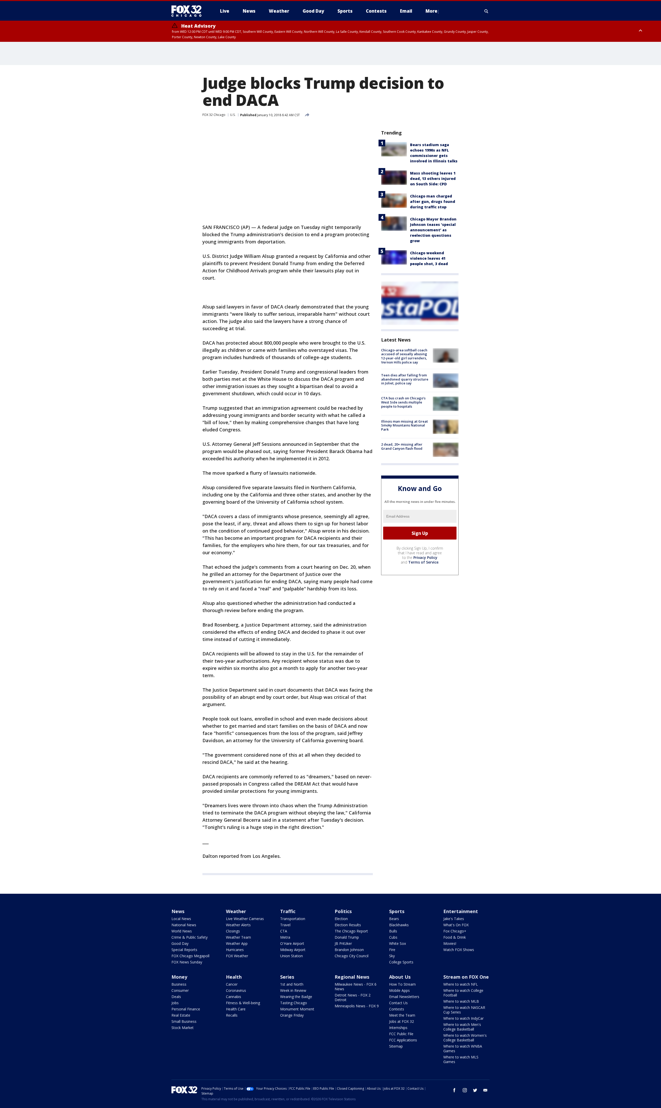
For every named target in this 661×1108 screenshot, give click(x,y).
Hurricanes (235, 949)
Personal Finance (185, 1009)
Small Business (183, 1021)
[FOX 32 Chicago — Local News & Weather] (188, 11)
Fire (392, 949)
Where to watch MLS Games (460, 1059)
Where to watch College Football (463, 993)
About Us (400, 977)
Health (234, 977)
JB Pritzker (343, 943)
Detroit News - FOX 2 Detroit (353, 997)
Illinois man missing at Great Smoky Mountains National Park (404, 425)
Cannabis (233, 996)
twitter (475, 1090)
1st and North (291, 984)
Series (287, 977)
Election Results (348, 924)
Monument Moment (297, 1009)
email (485, 1090)
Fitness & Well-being (243, 1002)
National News (183, 924)
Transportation (292, 918)
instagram (465, 1090)
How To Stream (402, 984)
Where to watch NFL (460, 984)
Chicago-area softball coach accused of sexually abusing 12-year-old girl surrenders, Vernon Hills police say (404, 356)
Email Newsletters (404, 996)
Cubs (393, 937)
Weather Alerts (238, 924)
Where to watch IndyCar (463, 1018)
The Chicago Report (351, 931)
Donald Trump (347, 937)
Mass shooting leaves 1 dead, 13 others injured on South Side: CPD (433, 178)
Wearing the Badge (296, 996)
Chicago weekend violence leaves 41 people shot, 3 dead (429, 258)
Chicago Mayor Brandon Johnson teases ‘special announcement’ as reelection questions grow (433, 230)
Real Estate (180, 1015)
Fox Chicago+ (454, 931)
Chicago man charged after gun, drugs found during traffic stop (432, 201)
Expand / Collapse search (486, 11)
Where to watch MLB (461, 1001)
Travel (285, 924)
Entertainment (460, 911)
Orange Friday (292, 1015)
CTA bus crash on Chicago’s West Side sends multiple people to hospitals (403, 402)
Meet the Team (402, 1015)
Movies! (449, 943)
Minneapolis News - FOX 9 (357, 1005)
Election (341, 918)
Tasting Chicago (293, 1002)
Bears (394, 918)
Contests (396, 1009)
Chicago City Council (351, 955)
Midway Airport (292, 949)
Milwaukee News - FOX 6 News (355, 986)
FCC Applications (403, 1040)
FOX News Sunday (186, 962)
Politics (343, 911)
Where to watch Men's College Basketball (462, 1027)
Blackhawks (399, 924)
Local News (181, 918)
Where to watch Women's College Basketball (465, 1037)
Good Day (179, 943)
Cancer (232, 984)
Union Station (291, 955)
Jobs (175, 1002)
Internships (398, 1027)
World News (181, 931)
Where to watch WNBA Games (462, 1048)
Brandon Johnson (349, 949)
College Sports (401, 962)
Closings (233, 931)
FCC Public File (401, 1033)
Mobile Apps (399, 990)
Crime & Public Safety (189, 937)
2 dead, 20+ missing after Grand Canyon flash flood (401, 446)
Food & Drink (454, 937)
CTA (283, 931)
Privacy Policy (425, 557)
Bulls (393, 931)
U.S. (232, 115)
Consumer (180, 990)
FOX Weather (237, 955)
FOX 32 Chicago (213, 115)
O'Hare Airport (292, 943)
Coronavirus (236, 990)
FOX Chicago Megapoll (190, 955)
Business (178, 984)
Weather (236, 911)
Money (179, 977)
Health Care (236, 1009)
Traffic (287, 911)
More (431, 11)
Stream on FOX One (466, 977)
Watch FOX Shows (458, 949)
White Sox (397, 943)
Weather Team (238, 937)
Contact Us (398, 1002)
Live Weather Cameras (245, 918)
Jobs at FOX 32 (401, 1021)
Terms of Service (423, 562)
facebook (454, 1090)
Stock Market (182, 1027)
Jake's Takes (453, 918)
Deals (176, 996)
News (177, 911)
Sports (396, 911)
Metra (285, 937)
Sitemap (396, 1046)
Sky (392, 955)
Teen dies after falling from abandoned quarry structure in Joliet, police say (404, 379)
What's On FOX (456, 924)
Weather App (237, 943)
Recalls (232, 1015)
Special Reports (184, 949)
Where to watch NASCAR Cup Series (464, 1010)
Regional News (352, 977)
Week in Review (293, 990)
